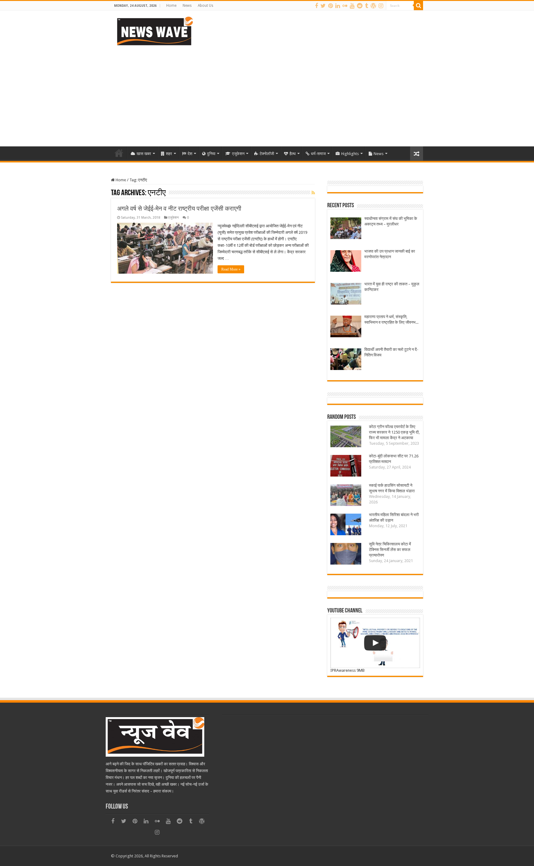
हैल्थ (293, 153)
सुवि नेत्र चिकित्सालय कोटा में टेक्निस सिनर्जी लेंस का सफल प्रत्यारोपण (390, 549)
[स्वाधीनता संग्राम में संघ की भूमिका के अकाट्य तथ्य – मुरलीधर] (345, 229)
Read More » (230, 269)
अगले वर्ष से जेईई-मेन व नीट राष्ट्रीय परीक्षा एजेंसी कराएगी (179, 208)
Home (171, 5)
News (187, 5)
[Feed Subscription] (313, 192)
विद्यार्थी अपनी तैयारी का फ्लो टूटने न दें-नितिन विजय (391, 352)
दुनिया (211, 153)
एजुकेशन (238, 153)
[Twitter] (323, 6)
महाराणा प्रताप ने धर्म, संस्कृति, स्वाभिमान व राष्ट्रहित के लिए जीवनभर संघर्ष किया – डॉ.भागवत (390, 319)
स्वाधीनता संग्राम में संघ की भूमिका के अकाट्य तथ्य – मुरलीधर (390, 221)
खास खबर (144, 153)
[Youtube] (352, 6)
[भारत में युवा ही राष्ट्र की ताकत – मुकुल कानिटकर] (345, 294)
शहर (169, 153)
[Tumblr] (366, 6)
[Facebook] (316, 6)
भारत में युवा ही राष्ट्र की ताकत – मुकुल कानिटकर (391, 287)
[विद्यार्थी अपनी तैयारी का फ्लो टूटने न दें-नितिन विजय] (345, 360)
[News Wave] (154, 30)
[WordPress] (373, 6)
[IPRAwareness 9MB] (375, 643)
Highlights (350, 153)
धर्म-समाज (318, 153)
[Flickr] (345, 6)
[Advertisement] (267, 94)
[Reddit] (359, 6)
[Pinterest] (330, 6)
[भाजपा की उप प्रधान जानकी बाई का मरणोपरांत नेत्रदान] (345, 261)
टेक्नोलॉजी (267, 153)
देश (190, 153)
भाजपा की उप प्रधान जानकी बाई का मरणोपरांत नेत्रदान (389, 254)
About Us (205, 5)
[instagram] (381, 6)
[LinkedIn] (338, 6)
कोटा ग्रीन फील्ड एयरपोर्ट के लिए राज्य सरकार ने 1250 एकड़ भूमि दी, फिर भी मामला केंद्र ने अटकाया (394, 432)
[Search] (418, 5)
